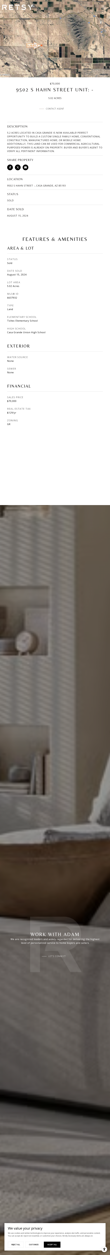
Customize (34, 1244)
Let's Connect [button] (57, 956)
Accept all (52, 1244)
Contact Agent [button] (55, 108)
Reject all (15, 1244)
